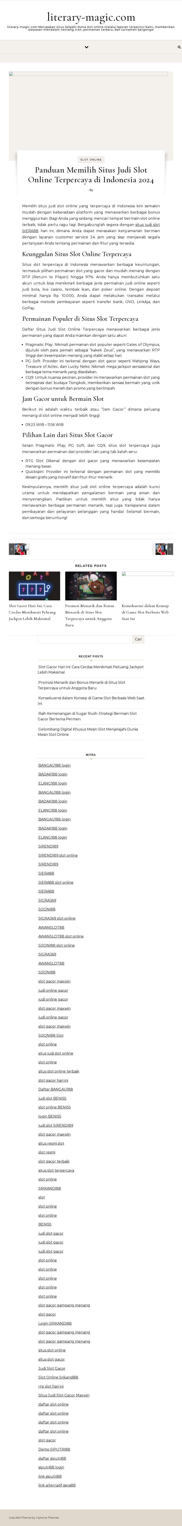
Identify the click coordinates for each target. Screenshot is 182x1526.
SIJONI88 (46, 909)
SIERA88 (46, 873)
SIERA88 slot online (55, 882)
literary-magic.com (91, 17)
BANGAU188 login (54, 765)
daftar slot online (53, 1404)
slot (41, 1197)
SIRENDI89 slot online (58, 855)
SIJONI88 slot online (56, 945)
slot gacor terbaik (53, 1161)
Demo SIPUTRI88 (54, 1449)
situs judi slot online (55, 1053)
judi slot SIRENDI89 (55, 1125)
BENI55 (44, 1224)
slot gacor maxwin (54, 981)
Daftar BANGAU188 (55, 1089)
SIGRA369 (47, 900)
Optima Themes (47, 1517)
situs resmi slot (51, 1143)
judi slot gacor (50, 1233)
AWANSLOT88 (51, 927)
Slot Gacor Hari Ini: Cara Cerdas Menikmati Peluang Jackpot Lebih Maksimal (32, 612)
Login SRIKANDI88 (55, 1323)
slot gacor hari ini (53, 1080)
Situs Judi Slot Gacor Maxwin (63, 1395)
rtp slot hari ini (50, 1386)
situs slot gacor (51, 1359)
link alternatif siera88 (57, 1485)
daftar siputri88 (52, 1458)
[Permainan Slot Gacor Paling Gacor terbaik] (19, 549)
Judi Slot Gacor (51, 1368)
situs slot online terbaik (58, 1071)
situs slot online (52, 1350)
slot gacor (47, 1314)
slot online (47, 1044)
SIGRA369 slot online (56, 918)
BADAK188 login (52, 774)
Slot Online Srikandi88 (58, 1377)
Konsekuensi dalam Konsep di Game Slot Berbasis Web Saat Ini (145, 612)
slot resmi (46, 1152)
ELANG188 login (52, 783)
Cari (138, 639)
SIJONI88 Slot (50, 1035)
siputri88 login (51, 1467)
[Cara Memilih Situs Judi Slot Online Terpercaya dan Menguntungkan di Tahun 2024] (163, 549)
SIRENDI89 (48, 846)
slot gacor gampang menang (64, 1305)
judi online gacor (53, 990)
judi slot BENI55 (52, 1098)
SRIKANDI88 (49, 1188)
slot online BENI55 (54, 1107)
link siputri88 (50, 1476)
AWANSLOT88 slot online (61, 936)
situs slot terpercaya (56, 1170)
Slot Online (91, 159)
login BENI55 (49, 1116)
